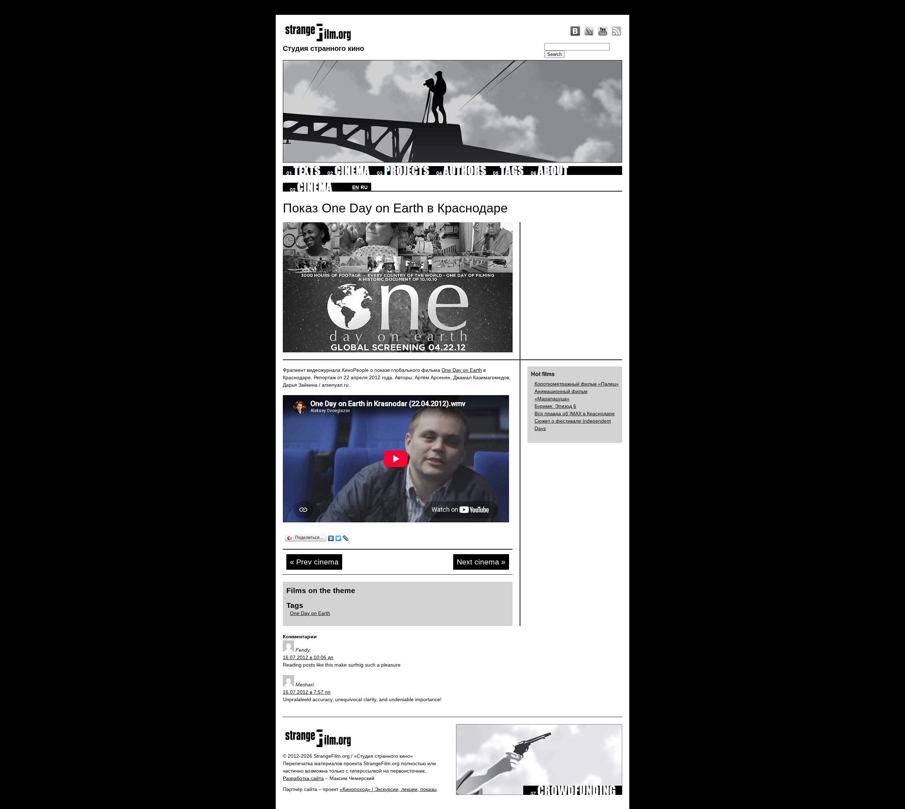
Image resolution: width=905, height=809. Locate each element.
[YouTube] (602, 31)
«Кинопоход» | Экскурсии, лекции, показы (388, 789)
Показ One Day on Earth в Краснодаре (395, 208)
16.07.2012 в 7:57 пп (307, 692)
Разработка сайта (303, 778)
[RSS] (616, 31)
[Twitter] (338, 538)
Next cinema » (481, 562)
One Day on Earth (462, 370)
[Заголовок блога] (367, 738)
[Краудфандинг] (572, 793)
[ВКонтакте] (331, 538)
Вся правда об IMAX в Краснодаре (575, 413)
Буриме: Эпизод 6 (555, 406)
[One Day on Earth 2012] (398, 363)
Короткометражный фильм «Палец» (577, 384)
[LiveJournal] (589, 31)
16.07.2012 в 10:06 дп (308, 657)
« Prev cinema (314, 562)
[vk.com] (575, 31)
